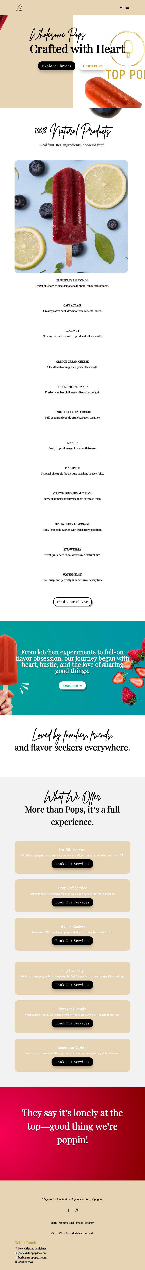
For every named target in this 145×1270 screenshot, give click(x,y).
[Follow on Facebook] (68, 1210)
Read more (72, 685)
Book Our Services (72, 863)
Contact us (93, 66)
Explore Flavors (56, 66)
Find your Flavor (72, 601)
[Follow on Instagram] (76, 1210)
